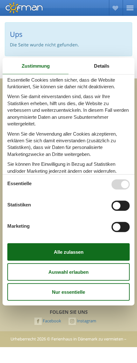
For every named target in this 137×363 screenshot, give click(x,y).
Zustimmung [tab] (36, 65)
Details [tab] (101, 65)
